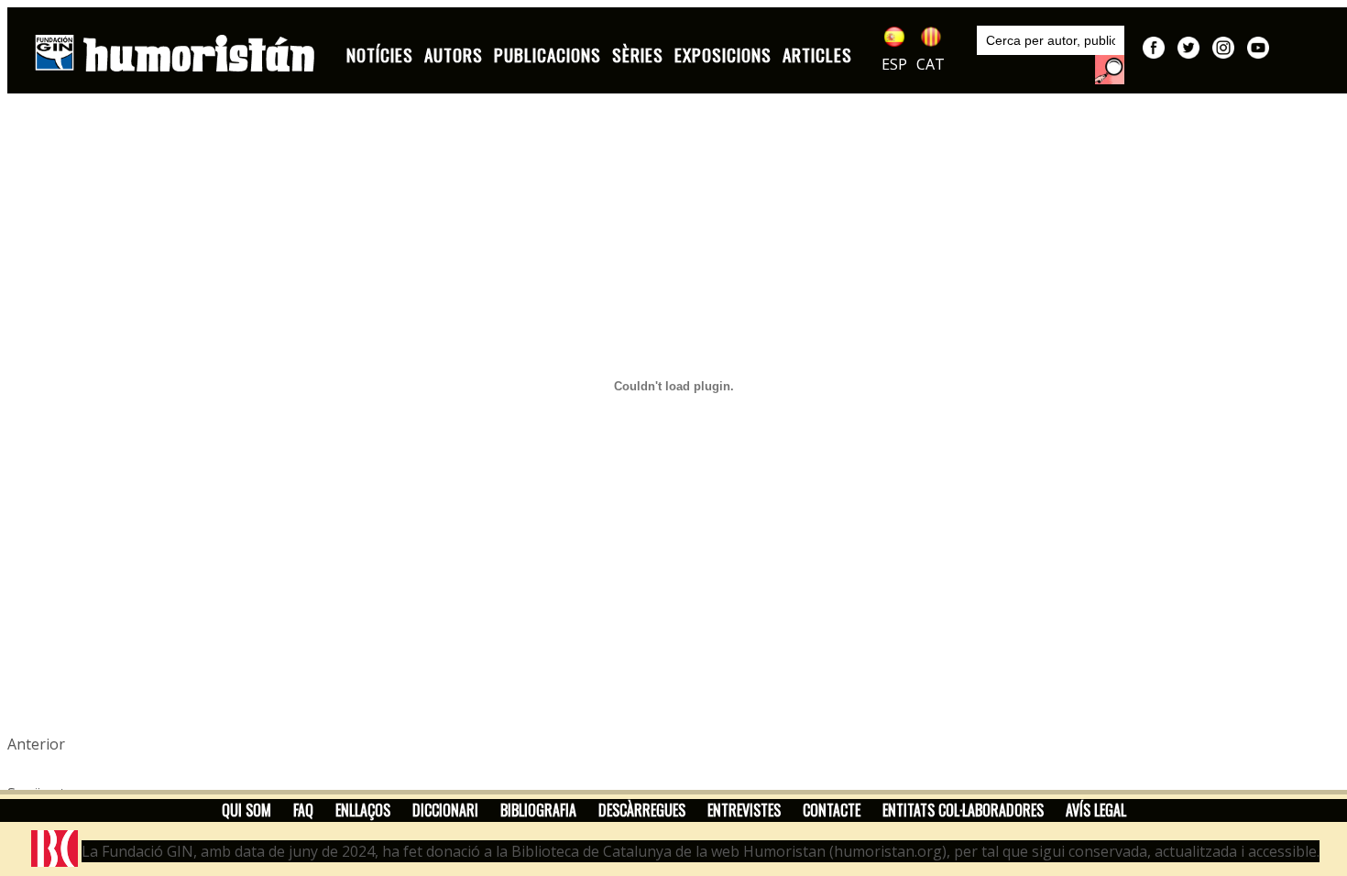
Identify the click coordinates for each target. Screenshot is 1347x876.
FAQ (303, 810)
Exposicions (723, 54)
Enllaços (362, 810)
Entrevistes (744, 810)
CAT (930, 64)
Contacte (831, 810)
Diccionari (445, 810)
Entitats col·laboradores (963, 810)
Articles (817, 54)
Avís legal (1096, 810)
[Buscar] (1109, 69)
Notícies (379, 54)
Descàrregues (641, 810)
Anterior (36, 744)
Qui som (246, 810)
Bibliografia (538, 810)
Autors (453, 54)
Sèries (637, 54)
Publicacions (547, 54)
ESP (894, 64)
